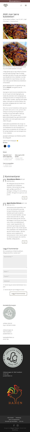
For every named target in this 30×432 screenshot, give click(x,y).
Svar (24, 198)
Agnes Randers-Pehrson (14, 203)
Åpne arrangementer (14, 419)
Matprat (9, 87)
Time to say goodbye (8, 163)
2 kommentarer (14, 21)
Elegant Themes (14, 428)
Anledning (18, 417)
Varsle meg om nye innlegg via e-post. (14, 289)
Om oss (21, 421)
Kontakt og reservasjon (11, 421)
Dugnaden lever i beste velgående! (7, 155)
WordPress (15, 430)
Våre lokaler (10, 417)
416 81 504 (6, 374)
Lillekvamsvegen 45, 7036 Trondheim (12, 372)
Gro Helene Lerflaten (9, 19)
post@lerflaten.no (7, 376)
